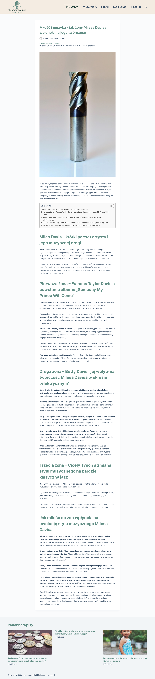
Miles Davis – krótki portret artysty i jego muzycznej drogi (65, 209)
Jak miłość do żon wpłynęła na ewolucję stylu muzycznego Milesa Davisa (71, 225)
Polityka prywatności (46, 675)
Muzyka (90, 7)
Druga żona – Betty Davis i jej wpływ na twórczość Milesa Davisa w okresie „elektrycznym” (72, 218)
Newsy (72, 7)
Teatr (136, 7)
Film (105, 7)
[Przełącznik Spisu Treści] (110, 206)
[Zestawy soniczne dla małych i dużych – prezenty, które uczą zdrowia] (125, 642)
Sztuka (119, 7)
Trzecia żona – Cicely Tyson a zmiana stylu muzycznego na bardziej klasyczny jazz (75, 222)
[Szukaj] (146, 7)
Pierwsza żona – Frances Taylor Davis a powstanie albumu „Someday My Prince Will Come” (75, 213)
